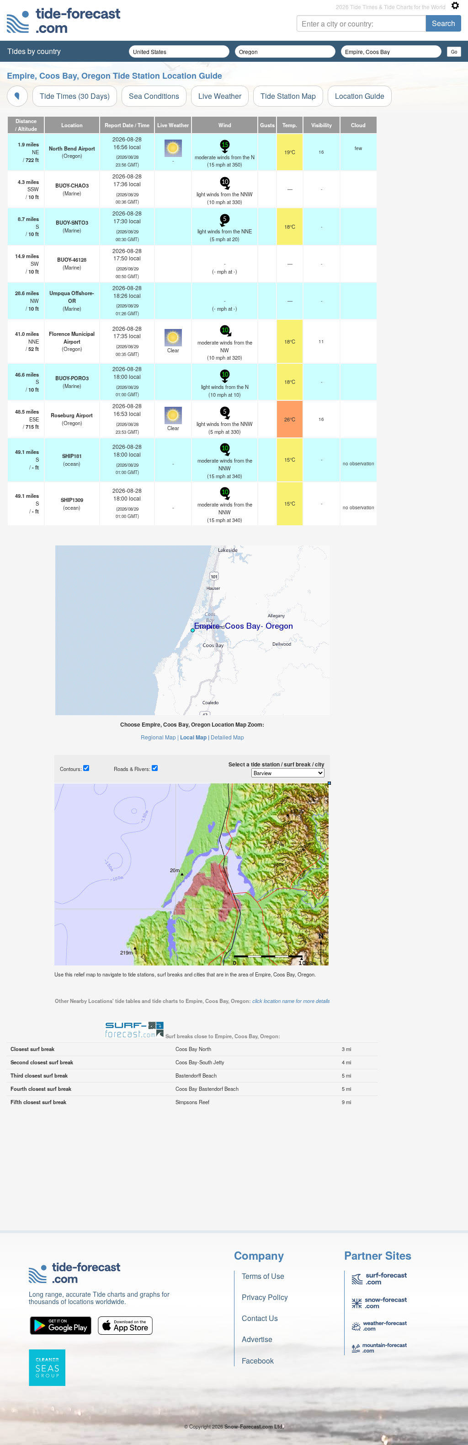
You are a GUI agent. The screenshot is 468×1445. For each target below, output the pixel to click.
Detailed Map (227, 737)
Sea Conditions (154, 96)
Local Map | (194, 737)
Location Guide (359, 96)
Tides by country (34, 51)
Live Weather (219, 96)
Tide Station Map (288, 96)
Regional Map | (160, 737)
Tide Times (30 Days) (75, 96)
